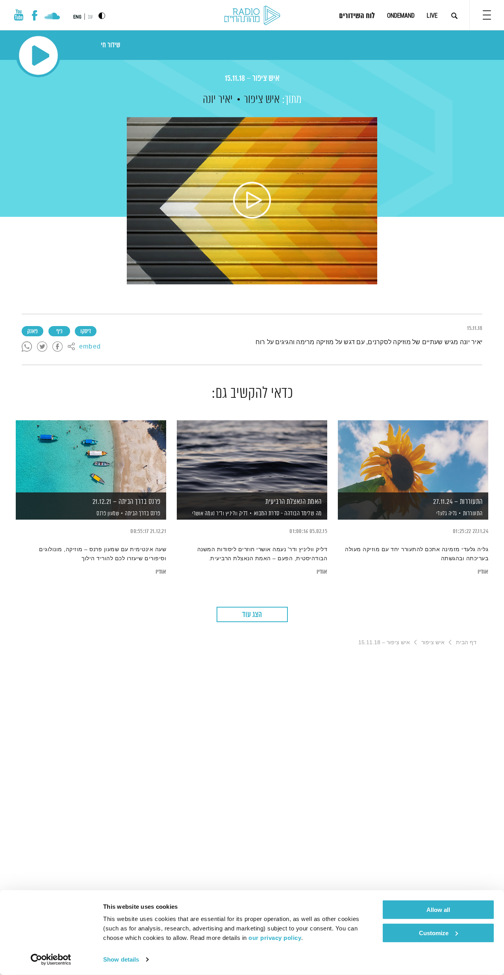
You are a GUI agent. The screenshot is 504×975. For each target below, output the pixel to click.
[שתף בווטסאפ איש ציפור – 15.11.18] (27, 346)
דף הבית (466, 642)
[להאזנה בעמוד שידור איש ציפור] (252, 201)
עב (90, 17)
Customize (433, 932)
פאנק (32, 331)
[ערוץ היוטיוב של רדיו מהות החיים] (19, 15)
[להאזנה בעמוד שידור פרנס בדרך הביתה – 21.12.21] (91, 456)
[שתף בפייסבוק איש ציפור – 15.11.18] (57, 346)
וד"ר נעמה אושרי (207, 514)
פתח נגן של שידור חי (38, 55)
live (432, 15)
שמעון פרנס (107, 514)
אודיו (483, 572)
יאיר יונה (218, 99)
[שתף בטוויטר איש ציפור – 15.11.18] (42, 346)
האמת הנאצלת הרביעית (293, 502)
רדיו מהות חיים (252, 16)
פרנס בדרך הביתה (143, 513)
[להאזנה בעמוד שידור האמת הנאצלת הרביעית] (252, 456)
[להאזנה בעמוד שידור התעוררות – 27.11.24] (413, 456)
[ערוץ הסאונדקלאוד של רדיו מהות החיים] (52, 17)
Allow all (438, 909)
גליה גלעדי (446, 514)
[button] (487, 15)
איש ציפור (262, 99)
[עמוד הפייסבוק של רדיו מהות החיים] (34, 15)
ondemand (401, 15)
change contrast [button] (101, 15)
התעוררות (473, 513)
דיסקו (85, 331)
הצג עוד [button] (252, 614)
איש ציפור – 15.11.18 (252, 79)
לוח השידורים (357, 16)
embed (90, 346)
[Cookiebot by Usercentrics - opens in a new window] (51, 960)
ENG (77, 17)
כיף (59, 331)
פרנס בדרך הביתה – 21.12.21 (127, 502)
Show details (121, 959)
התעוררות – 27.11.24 (458, 502)
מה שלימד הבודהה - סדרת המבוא (288, 513)
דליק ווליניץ (236, 514)
